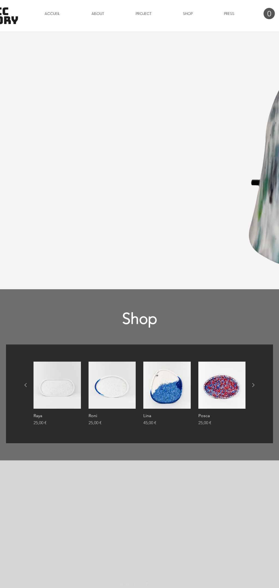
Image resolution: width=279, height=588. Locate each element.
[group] (139, 394)
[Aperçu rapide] (57, 385)
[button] (269, 13)
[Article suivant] (253, 385)
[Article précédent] (25, 385)
